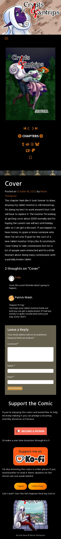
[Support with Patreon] (33, 150)
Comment (12, 344)
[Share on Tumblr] (23, 144)
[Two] (36, 128)
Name (10, 366)
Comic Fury (37, 486)
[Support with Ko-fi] (28, 150)
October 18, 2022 (26, 191)
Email (10, 377)
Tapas (21, 486)
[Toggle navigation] (6, 38)
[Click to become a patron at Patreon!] (30, 431)
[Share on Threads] (32, 144)
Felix (18, 277)
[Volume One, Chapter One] (25, 128)
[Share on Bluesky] (37, 144)
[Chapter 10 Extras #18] (28, 128)
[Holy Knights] (33, 128)
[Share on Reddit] (27, 144)
